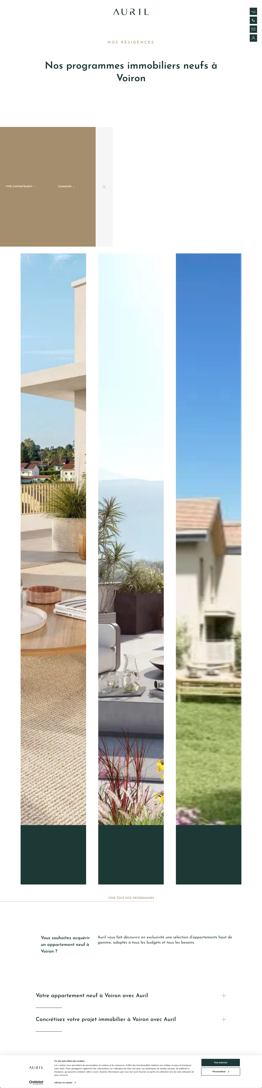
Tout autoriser (220, 1062)
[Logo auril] (131, 14)
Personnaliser (219, 1071)
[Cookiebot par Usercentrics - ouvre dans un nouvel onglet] (36, 1083)
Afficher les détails (63, 1082)
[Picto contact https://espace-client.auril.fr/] (253, 38)
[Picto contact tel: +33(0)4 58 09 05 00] (253, 20)
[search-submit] (104, 187)
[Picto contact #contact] (253, 29)
